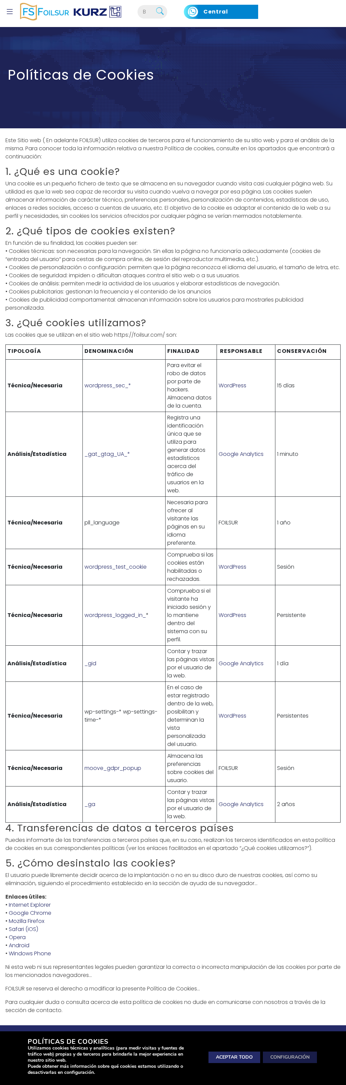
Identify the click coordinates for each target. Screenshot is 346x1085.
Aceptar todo (234, 1057)
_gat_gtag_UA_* (107, 454)
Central (215, 12)
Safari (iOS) (23, 929)
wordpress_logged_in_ (115, 615)
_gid (90, 663)
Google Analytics (241, 454)
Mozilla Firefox (26, 921)
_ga (89, 804)
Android (19, 945)
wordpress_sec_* (107, 385)
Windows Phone (30, 953)
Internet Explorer (30, 905)
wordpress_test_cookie (115, 567)
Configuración (290, 1057)
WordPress (232, 385)
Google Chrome (30, 913)
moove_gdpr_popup (112, 768)
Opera (17, 937)
